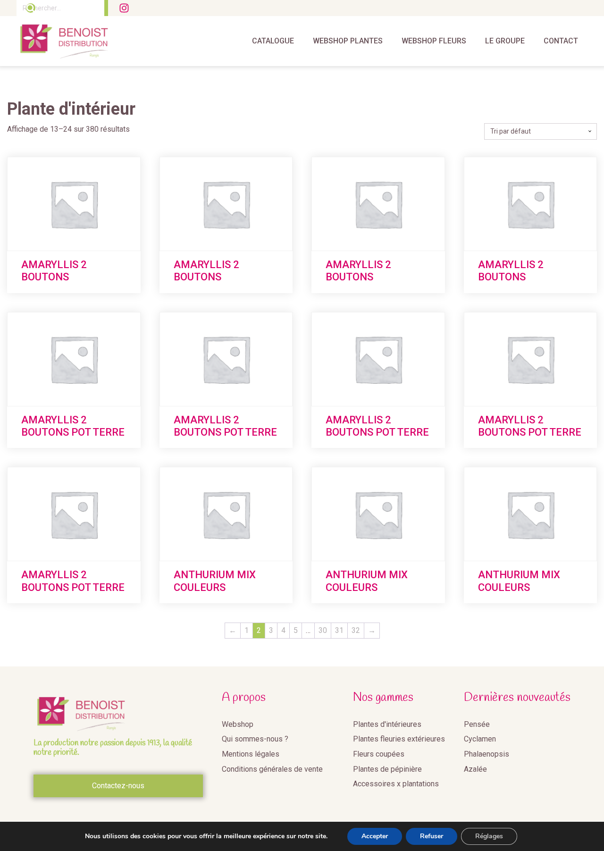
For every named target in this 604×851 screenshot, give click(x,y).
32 (356, 630)
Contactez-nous (118, 785)
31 (339, 630)
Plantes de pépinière (387, 769)
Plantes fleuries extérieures (399, 738)
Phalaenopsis (486, 754)
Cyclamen (480, 738)
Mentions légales (250, 754)
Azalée (475, 769)
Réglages (489, 836)
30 (323, 630)
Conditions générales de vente (272, 769)
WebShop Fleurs (434, 40)
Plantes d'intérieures (387, 724)
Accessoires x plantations (396, 783)
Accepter (374, 836)
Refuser (431, 836)
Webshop (237, 724)
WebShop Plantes (348, 40)
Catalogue (273, 40)
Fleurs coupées (378, 754)
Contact (561, 40)
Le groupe (505, 40)
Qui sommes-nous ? (255, 738)
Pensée (477, 724)
